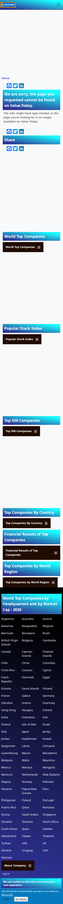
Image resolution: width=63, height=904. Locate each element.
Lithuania (49, 746)
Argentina (7, 619)
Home (5, 78)
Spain (25, 829)
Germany (48, 695)
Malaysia (7, 760)
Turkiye (6, 843)
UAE (24, 843)
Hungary (27, 710)
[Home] (9, 4)
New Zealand (51, 774)
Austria (47, 619)
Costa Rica (8, 670)
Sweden (48, 829)
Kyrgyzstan (8, 746)
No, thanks (21, 899)
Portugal (48, 800)
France (5, 695)
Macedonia (50, 753)
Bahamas (7, 626)
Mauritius (49, 760)
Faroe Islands (30, 688)
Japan (25, 731)
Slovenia (27, 821)
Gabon (26, 695)
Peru (46, 789)
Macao (26, 753)
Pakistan (48, 782)
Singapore (49, 814)
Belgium (48, 626)
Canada (6, 651)
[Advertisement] (31, 43)
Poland (26, 800)
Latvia (26, 746)
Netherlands (30, 774)
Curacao (27, 670)
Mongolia (49, 767)
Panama (6, 789)
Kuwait (47, 738)
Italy (4, 731)
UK (44, 843)
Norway (27, 782)
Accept (6, 899)
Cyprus (47, 670)
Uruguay (27, 850)
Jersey (46, 731)
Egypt (46, 677)
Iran (45, 717)
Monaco (27, 767)
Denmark (28, 677)
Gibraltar (7, 703)
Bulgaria (27, 640)
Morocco (7, 774)
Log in (5, 873)
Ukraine (6, 850)
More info (7, 895)
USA (45, 850)
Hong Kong (8, 710)
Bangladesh (29, 626)
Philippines (8, 800)
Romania (48, 807)
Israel (46, 724)
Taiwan (26, 836)
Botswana (28, 633)
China (25, 663)
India (4, 717)
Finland (47, 688)
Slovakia (6, 821)
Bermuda (7, 633)
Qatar (25, 807)
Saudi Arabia (30, 814)
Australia (27, 619)
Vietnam (6, 857)
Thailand (48, 836)
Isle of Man (29, 724)
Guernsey (49, 703)
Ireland (5, 724)
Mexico (6, 767)
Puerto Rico (8, 807)
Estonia (6, 688)
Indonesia (28, 717)
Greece (26, 703)
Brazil (46, 633)
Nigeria (6, 782)
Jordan (5, 738)
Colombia (49, 663)
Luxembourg (9, 753)
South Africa (51, 821)
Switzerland (8, 836)
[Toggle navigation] (58, 5)
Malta (25, 760)
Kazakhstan (29, 738)
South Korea (9, 829)
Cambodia (49, 640)
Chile (4, 663)
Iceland (47, 710)
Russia (5, 814)
